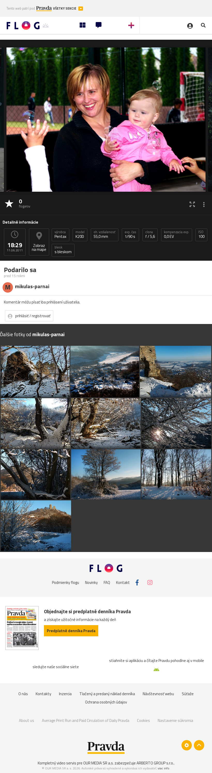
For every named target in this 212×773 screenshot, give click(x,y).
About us (26, 720)
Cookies (143, 720)
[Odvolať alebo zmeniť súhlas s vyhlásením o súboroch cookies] (186, 745)
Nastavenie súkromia (175, 720)
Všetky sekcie (65, 8)
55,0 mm (105, 234)
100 (201, 234)
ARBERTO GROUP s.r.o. (155, 763)
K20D (80, 234)
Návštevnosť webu (158, 693)
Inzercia (65, 693)
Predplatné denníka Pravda (71, 631)
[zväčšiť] (192, 204)
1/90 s (130, 234)
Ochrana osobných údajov (106, 702)
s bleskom (63, 250)
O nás (23, 693)
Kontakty (43, 693)
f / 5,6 (150, 234)
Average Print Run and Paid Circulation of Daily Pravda (85, 720)
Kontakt (123, 582)
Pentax (60, 234)
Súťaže (188, 693)
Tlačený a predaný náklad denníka (107, 693)
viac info (163, 768)
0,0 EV (176, 234)
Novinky (91, 582)
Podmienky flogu (65, 582)
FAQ (107, 582)
